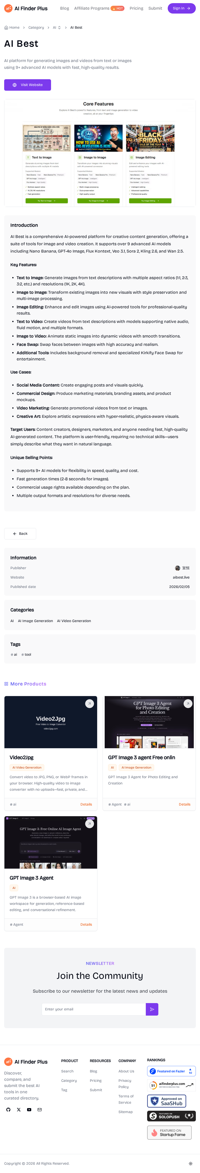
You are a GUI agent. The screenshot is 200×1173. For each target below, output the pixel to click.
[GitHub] (8, 1110)
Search (67, 1071)
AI (54, 27)
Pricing (136, 8)
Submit (155, 8)
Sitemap (125, 1112)
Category (69, 1080)
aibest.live (181, 577)
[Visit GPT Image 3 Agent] (89, 823)
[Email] (39, 1110)
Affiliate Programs (98, 8)
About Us (126, 1071)
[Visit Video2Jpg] (89, 703)
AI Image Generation (35, 621)
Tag (64, 1090)
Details (86, 804)
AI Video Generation (74, 621)
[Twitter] (19, 1110)
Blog (64, 8)
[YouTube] (29, 1110)
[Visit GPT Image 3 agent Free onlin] (188, 703)
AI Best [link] (76, 27)
